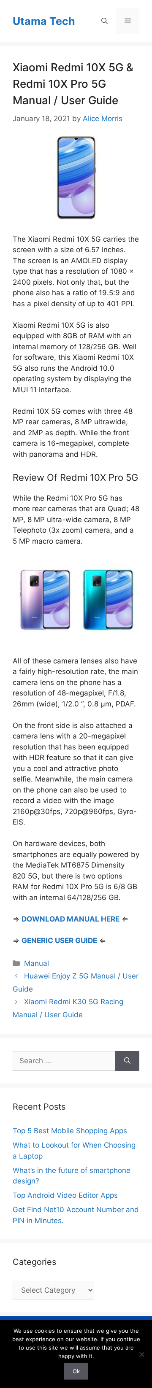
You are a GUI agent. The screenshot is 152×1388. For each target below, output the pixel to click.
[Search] (127, 1061)
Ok (76, 1371)
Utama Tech (44, 21)
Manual (36, 963)
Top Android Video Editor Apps (65, 1195)
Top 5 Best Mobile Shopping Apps (70, 1131)
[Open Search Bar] (104, 21)
